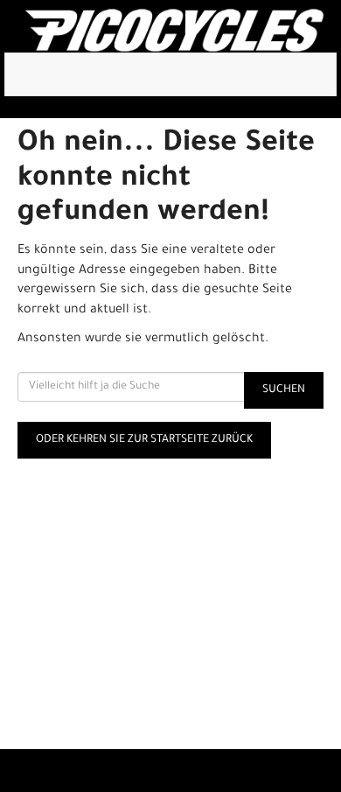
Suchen (283, 390)
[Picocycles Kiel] (174, 31)
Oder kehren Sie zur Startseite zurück (144, 440)
